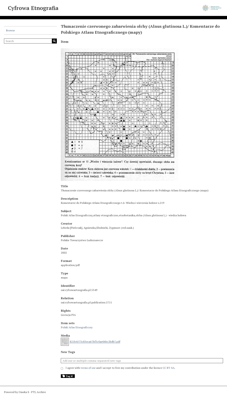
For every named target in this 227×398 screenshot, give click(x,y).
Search (54, 41)
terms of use (88, 368)
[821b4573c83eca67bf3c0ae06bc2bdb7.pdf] (119, 179)
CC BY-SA (168, 368)
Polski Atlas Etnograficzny (77, 327)
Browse (10, 30)
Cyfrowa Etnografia (33, 7)
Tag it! (69, 376)
